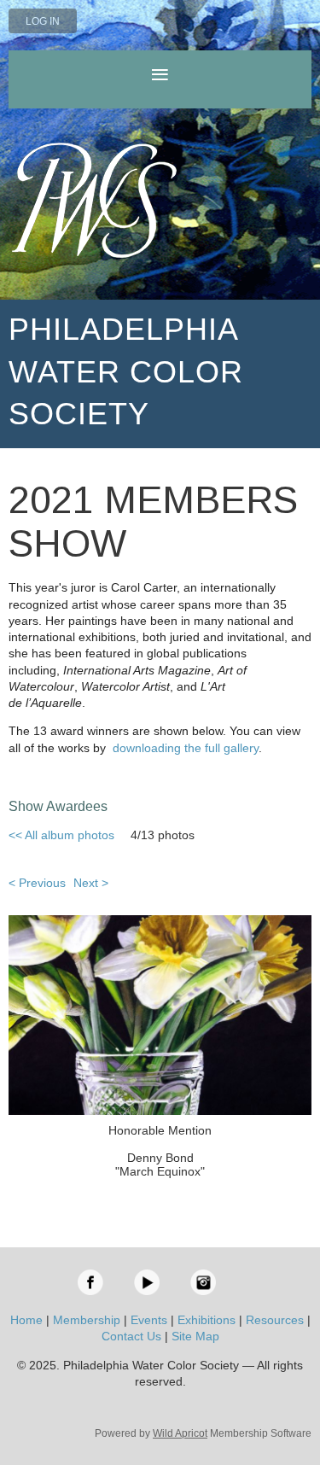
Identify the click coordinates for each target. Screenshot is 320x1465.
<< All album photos (61, 835)
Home (26, 1320)
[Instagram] (203, 1282)
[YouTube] (147, 1282)
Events (149, 1320)
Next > (90, 883)
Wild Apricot (180, 1433)
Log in (43, 21)
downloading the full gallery (186, 748)
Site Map (195, 1336)
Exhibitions (206, 1320)
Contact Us (131, 1336)
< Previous (37, 883)
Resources (275, 1320)
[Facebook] (90, 1282)
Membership (86, 1320)
